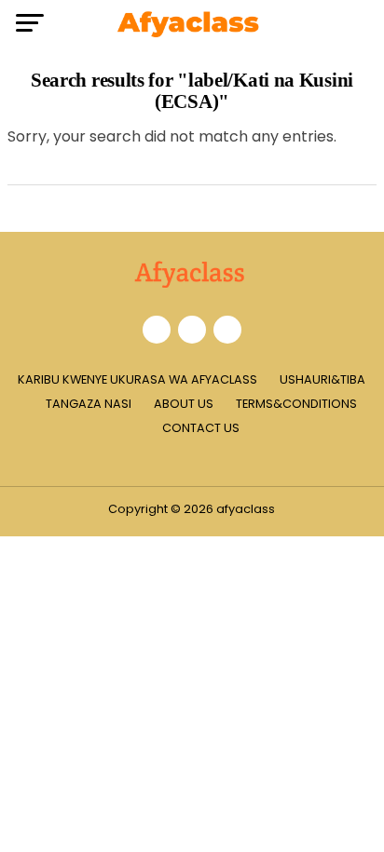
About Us (183, 404)
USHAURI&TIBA (322, 379)
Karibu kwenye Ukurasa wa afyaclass (137, 379)
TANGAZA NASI (88, 404)
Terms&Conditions (296, 404)
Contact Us (201, 428)
